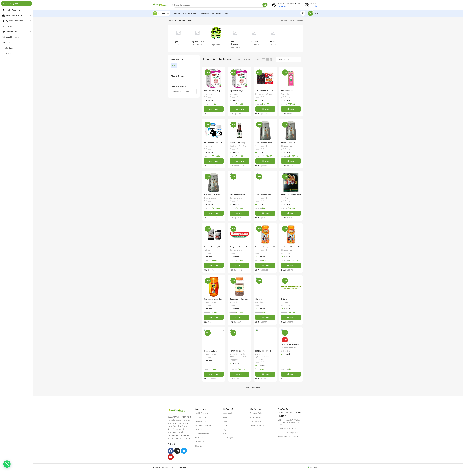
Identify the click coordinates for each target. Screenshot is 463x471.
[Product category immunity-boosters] (235, 38)
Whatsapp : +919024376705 (289, 436)
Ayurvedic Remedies (238, 354)
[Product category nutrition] (254, 37)
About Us (226, 417)
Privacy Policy (255, 421)
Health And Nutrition (263, 94)
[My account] (303, 13)
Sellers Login (228, 438)
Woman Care (200, 442)
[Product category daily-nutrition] (216, 37)
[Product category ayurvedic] (178, 37)
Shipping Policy (256, 413)
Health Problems (201, 413)
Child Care (199, 446)
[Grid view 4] (271, 59)
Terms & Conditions (258, 417)
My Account (227, 413)
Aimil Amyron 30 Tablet (264, 91)
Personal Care (200, 417)
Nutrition (284, 198)
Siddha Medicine (202, 433)
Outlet (225, 425)
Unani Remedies (201, 429)
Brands (225, 433)
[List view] (263, 59)
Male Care (199, 438)
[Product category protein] (273, 37)
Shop (225, 421)
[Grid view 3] (267, 59)
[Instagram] (177, 451)
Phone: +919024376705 (287, 428)
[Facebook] (171, 451)
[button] (214, 109)
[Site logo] (160, 4)
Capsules (259, 359)
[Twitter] (184, 451)
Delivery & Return (257, 425)
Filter (174, 65)
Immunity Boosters (288, 347)
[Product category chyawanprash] (197, 37)
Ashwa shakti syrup (237, 143)
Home (170, 21)
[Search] (264, 5)
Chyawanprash (261, 146)
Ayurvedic (208, 94)
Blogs (225, 429)
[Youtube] (171, 457)
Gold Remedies (201, 421)
